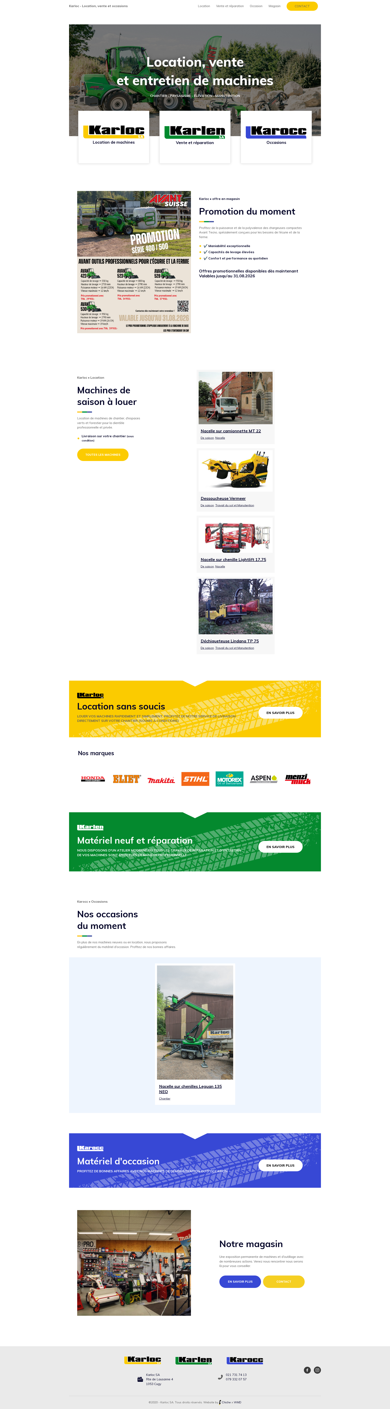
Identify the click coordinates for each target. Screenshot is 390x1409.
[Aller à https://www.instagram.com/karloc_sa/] (317, 1371)
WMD (237, 1402)
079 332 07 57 (236, 1379)
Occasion (256, 6)
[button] (302, 6)
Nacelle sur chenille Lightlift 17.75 (233, 559)
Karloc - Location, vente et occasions (98, 6)
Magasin (275, 6)
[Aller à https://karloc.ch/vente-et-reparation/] (195, 137)
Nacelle (220, 438)
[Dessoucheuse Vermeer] (236, 471)
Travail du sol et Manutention (234, 505)
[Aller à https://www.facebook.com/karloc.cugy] (307, 1371)
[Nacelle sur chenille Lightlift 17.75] (236, 535)
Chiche (226, 1402)
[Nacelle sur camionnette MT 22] (236, 398)
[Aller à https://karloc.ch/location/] (113, 137)
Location (204, 6)
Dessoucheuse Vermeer (223, 498)
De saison (207, 438)
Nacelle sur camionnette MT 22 (231, 430)
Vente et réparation (230, 6)
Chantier (164, 1098)
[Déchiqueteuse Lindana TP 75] (236, 606)
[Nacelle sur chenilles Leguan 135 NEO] (195, 1022)
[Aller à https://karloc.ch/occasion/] (276, 137)
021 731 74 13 (236, 1375)
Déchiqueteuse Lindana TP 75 (230, 640)
